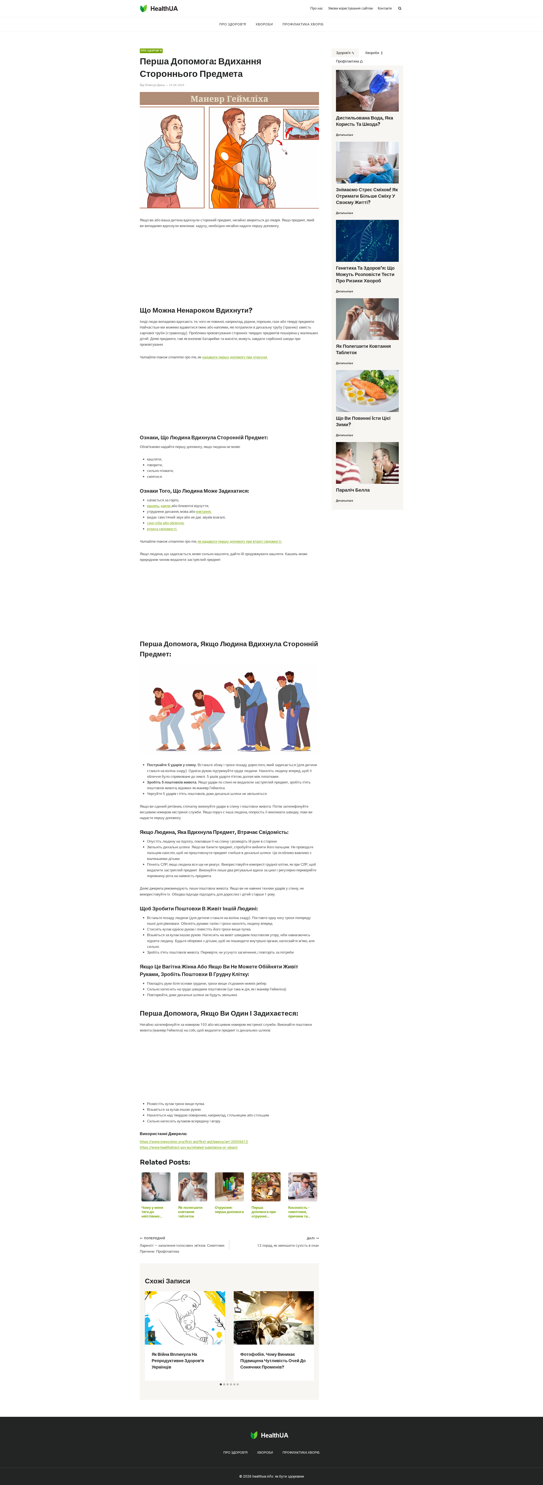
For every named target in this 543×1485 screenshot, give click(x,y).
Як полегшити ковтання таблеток (363, 349)
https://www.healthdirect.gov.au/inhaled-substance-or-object (189, 1147)
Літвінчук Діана (155, 85)
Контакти (385, 8)
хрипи (166, 506)
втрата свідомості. (162, 529)
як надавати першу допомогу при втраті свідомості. (240, 541)
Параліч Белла (353, 490)
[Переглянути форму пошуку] (399, 8)
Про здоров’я (232, 24)
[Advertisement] (229, 265)
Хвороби (264, 24)
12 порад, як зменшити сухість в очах (288, 1242)
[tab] (221, 1384)
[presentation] (185, 1318)
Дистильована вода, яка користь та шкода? (364, 121)
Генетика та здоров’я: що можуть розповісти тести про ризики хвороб (365, 274)
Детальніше (345, 137)
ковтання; (203, 511)
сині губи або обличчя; (165, 523)
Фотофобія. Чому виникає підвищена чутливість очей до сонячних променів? (273, 1361)
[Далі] (307, 1336)
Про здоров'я (151, 51)
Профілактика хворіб (303, 24)
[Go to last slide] (151, 1336)
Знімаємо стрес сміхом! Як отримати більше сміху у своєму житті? (367, 196)
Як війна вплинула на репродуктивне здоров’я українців (178, 1361)
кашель (153, 506)
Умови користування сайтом (350, 8)
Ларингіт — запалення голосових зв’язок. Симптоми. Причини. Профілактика (182, 1245)
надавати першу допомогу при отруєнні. (235, 357)
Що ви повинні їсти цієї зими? (363, 421)
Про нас (316, 8)
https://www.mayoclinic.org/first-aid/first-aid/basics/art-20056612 (194, 1141)
